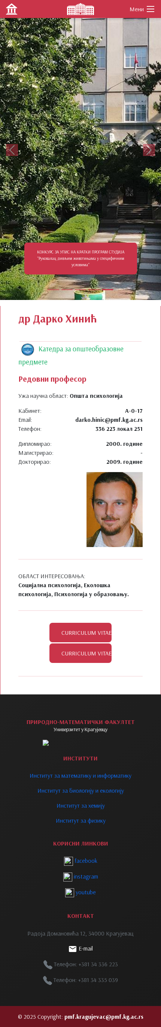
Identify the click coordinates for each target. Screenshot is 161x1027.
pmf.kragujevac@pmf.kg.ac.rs (103, 1016)
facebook (85, 860)
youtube (85, 892)
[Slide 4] (94, 289)
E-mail (85, 948)
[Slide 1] (53, 289)
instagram (85, 876)
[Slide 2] (67, 289)
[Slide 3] (80, 289)
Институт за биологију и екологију (80, 790)
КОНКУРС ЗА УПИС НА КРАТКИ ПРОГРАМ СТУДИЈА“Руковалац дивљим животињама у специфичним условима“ (80, 258)
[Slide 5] (107, 289)
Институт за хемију (81, 805)
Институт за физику (81, 820)
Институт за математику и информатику (80, 775)
